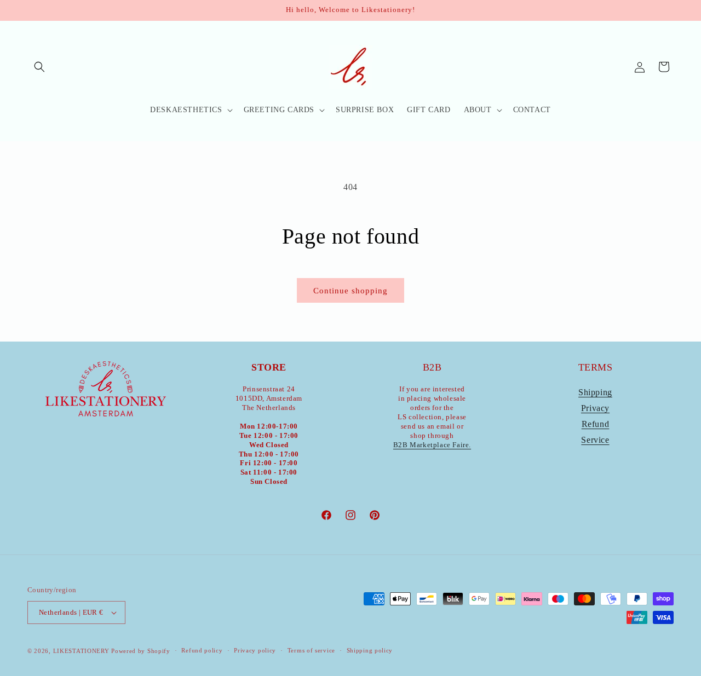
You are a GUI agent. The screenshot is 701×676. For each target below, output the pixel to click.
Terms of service (311, 650)
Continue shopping (350, 290)
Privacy (595, 408)
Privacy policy (255, 650)
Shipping (595, 392)
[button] (39, 67)
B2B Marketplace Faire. (432, 445)
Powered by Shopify (140, 651)
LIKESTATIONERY (81, 651)
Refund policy (201, 650)
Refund (596, 424)
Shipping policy (370, 650)
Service (595, 439)
